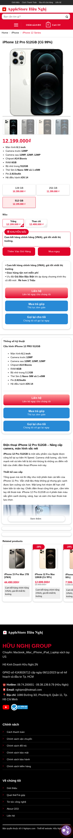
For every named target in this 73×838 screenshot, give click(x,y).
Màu (5, 214)
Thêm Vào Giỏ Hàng (19, 251)
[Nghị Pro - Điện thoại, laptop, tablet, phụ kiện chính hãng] (24, 9)
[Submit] (67, 16)
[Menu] (16, 25)
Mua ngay (54, 251)
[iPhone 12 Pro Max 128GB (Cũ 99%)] (47, 559)
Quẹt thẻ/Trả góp (16, 795)
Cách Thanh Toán (29, 2)
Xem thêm (35, 518)
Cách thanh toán (16, 732)
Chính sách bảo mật (18, 752)
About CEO (13, 808)
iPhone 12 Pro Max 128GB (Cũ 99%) (45, 576)
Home (5, 32)
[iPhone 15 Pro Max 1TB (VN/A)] (17, 559)
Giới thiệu (16, 2)
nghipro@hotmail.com (28, 689)
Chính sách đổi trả (16, 745)
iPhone (15, 32)
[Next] (65, 82)
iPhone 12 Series (32, 32)
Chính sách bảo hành (18, 759)
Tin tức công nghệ (16, 801)
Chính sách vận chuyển (19, 739)
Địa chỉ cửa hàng (46, 2)
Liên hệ (58, 2)
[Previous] (8, 82)
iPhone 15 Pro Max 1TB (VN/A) (16, 576)
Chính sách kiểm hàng (19, 766)
